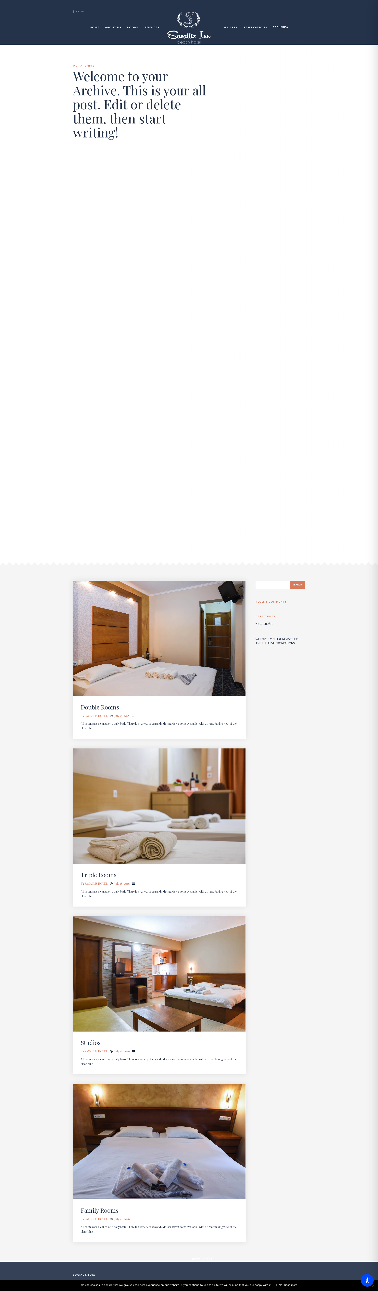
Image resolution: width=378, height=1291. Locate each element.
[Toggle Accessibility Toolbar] (367, 1280)
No (280, 1284)
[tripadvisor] (83, 11)
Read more (290, 1284)
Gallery (231, 27)
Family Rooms (99, 1210)
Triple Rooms (98, 875)
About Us (113, 27)
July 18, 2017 (121, 716)
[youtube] (78, 11)
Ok (275, 1284)
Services (152, 27)
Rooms (133, 27)
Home (94, 27)
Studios (90, 1043)
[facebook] (74, 11)
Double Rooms (100, 707)
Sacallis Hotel (96, 716)
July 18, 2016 (122, 883)
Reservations (255, 27)
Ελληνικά (280, 27)
